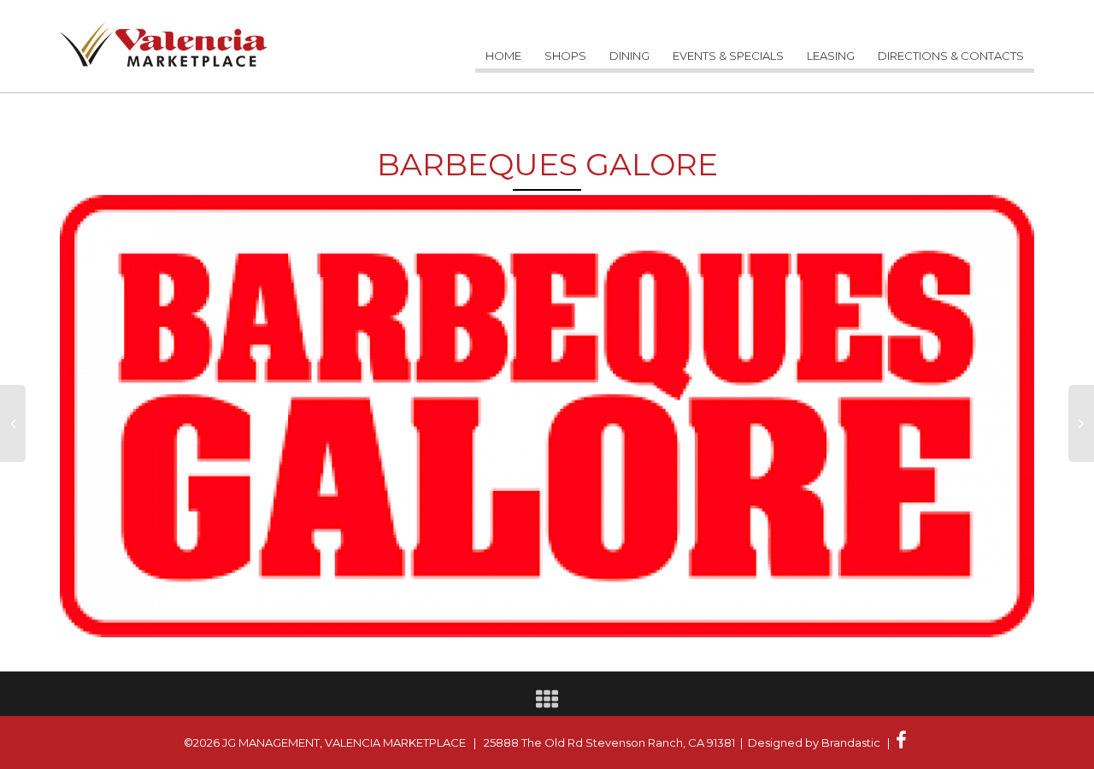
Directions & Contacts (951, 55)
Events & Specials (728, 55)
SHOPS (565, 55)
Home (503, 55)
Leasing (831, 55)
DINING (629, 55)
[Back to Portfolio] (547, 703)
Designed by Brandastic (814, 742)
